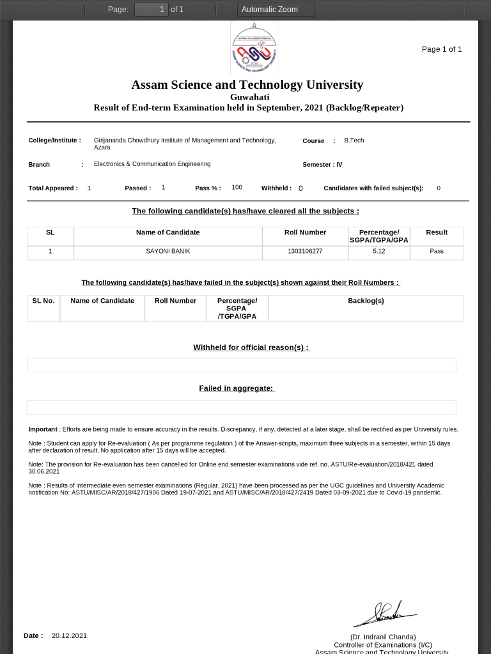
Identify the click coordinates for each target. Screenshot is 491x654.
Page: (118, 9)
